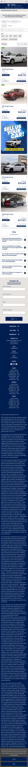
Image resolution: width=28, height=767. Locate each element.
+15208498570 (14, 348)
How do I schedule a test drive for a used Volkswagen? (12, 266)
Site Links (13, 330)
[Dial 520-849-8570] (5, 1)
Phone (4, 302)
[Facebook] (11, 364)
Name (7, 286)
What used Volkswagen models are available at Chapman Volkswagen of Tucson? (12, 240)
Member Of (13, 334)
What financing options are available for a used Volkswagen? (12, 260)
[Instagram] (14, 364)
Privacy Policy (14, 755)
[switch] (26, 1)
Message (7, 309)
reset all (10, 25)
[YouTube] (16, 364)
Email (7, 294)
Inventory (12, 326)
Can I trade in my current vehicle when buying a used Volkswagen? (13, 254)
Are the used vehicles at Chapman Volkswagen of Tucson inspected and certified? (12, 247)
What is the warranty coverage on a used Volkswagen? (12, 273)
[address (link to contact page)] (1, 1)
